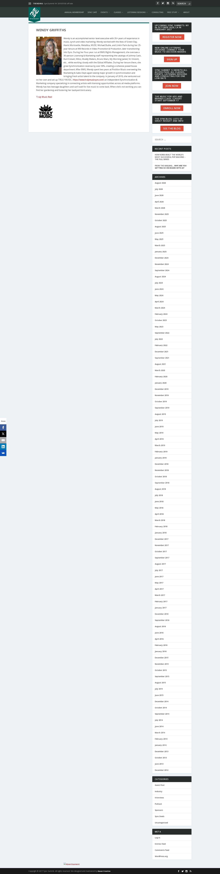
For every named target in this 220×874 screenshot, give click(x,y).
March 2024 (160, 308)
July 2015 (159, 689)
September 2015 (162, 676)
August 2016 (160, 626)
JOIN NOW (172, 85)
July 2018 (159, 495)
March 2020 (160, 370)
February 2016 (161, 645)
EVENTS (104, 12)
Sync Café (92, 12)
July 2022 (159, 339)
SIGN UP (172, 59)
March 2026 (160, 208)
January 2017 (160, 607)
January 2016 (160, 651)
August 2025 (160, 226)
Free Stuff (172, 12)
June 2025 (159, 233)
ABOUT (186, 12)
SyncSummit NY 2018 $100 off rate (58, 3)
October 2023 (161, 320)
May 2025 (159, 239)
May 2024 (159, 295)
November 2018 (162, 470)
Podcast (158, 804)
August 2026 (160, 183)
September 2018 (162, 483)
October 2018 (161, 476)
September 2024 (162, 270)
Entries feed (160, 844)
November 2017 (162, 545)
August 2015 (160, 682)
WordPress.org (161, 856)
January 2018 (160, 532)
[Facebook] (3, 427)
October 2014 (161, 707)
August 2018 (160, 489)
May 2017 (159, 582)
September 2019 (162, 408)
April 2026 (159, 201)
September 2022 (162, 333)
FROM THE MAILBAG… (171, 166)
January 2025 (160, 251)
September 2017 (162, 557)
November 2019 (162, 395)
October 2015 (161, 670)
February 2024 (161, 314)
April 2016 (159, 639)
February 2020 (161, 376)
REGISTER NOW (171, 37)
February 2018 (161, 526)
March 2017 (160, 595)
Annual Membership (74, 12)
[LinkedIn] (3, 446)
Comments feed (162, 850)
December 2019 (161, 389)
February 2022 (161, 345)
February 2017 (161, 601)
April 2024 (159, 301)
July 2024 (159, 283)
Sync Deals (159, 816)
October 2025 (161, 220)
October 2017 (161, 551)
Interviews (159, 797)
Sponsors (159, 810)
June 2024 (159, 289)
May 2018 (159, 508)
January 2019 (160, 458)
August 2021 (160, 364)
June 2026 (159, 195)
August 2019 (160, 414)
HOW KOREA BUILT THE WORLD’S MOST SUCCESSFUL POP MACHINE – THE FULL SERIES (170, 156)
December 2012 (161, 770)
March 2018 (160, 520)
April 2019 (159, 439)
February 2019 (161, 451)
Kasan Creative (104, 871)
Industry (158, 791)
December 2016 (161, 614)
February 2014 (161, 739)
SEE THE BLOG (172, 128)
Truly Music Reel (44, 96)
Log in (157, 837)
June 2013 (159, 764)
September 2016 (162, 620)
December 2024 (161, 258)
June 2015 (159, 695)
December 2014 (161, 701)
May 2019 (159, 433)
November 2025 (162, 214)
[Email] (3, 440)
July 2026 (159, 189)
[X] (3, 434)
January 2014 (160, 745)
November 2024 (162, 264)
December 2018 (161, 464)
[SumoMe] (3, 453)
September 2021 (162, 358)
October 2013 (161, 757)
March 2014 (160, 732)
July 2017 (159, 570)
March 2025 (160, 245)
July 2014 (159, 720)
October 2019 (161, 401)
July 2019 (159, 420)
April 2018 (159, 514)
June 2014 (159, 726)
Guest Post (159, 785)
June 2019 (159, 426)
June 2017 (159, 576)
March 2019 (160, 445)
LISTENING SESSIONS (136, 12)
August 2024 (160, 276)
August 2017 (160, 564)
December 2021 (161, 351)
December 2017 (161, 539)
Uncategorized (161, 822)
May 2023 (159, 326)
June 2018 (159, 501)
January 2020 (160, 383)
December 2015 (161, 657)
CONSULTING (157, 12)
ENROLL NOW (171, 108)
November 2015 (162, 664)
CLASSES (117, 12)
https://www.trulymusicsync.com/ (88, 79)
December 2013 (161, 751)
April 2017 (159, 589)
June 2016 (159, 633)
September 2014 (162, 714)
